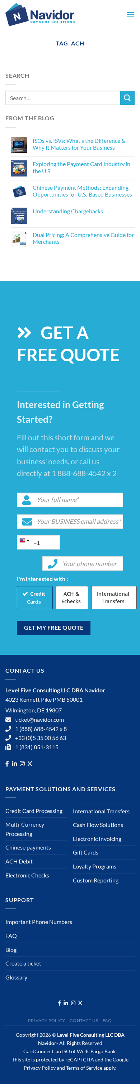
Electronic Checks (27, 875)
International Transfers (113, 597)
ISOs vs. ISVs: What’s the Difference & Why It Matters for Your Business (79, 144)
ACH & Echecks (71, 597)
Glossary (16, 977)
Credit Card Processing (33, 810)
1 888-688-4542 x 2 (84, 473)
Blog (11, 949)
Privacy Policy (46, 1020)
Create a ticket (23, 963)
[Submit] (127, 98)
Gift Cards (85, 852)
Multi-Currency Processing (24, 829)
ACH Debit (19, 861)
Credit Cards (36, 597)
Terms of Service (84, 1068)
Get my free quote (54, 627)
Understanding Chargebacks (68, 211)
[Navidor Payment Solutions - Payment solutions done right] (50, 14)
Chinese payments (28, 847)
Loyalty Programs (94, 866)
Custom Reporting (95, 880)
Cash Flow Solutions (98, 824)
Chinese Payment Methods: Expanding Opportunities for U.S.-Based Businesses (82, 191)
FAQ (11, 935)
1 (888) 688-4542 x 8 (41, 728)
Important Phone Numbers (38, 921)
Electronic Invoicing (97, 838)
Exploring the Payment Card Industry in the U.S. (81, 167)
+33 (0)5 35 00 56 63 (40, 737)
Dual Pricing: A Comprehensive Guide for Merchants (83, 238)
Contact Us (84, 1020)
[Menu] (130, 14)
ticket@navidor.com (39, 719)
